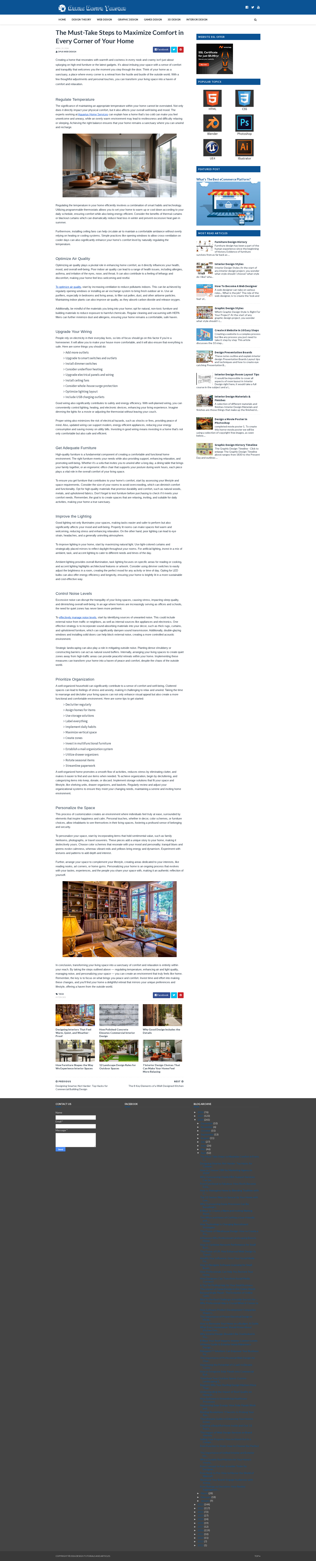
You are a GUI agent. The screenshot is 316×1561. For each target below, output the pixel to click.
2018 (201, 1522)
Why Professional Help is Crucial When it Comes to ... (229, 1304)
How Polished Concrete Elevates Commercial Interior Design (117, 1033)
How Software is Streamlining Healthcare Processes (223, 1400)
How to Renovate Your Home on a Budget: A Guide (229, 1323)
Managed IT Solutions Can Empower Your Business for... (229, 1352)
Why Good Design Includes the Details (161, 1031)
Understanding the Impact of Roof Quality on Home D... (226, 1393)
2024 (201, 1119)
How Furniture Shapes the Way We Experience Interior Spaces (74, 1066)
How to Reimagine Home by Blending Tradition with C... (229, 1192)
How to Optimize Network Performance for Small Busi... (228, 1246)
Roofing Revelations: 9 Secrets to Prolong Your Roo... (227, 1413)
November (207, 1126)
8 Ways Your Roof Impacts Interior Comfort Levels (228, 1340)
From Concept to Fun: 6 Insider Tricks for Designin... (223, 1468)
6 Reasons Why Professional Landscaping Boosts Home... (228, 1239)
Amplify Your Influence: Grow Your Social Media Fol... (227, 1260)
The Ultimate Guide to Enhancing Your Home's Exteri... (226, 1420)
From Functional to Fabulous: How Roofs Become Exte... (228, 1185)
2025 (201, 1115)
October (206, 1130)
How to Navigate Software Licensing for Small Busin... (226, 1266)
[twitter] (253, 7)
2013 (201, 1541)
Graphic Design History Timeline (236, 445)
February (206, 1497)
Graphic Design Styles (229, 308)
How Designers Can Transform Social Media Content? (225, 1280)
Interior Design (196, 19)
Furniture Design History (231, 242)
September (207, 1134)
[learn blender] (212, 134)
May (203, 1149)
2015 (201, 1534)
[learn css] (244, 110)
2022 (201, 1508)
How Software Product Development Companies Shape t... (228, 1311)
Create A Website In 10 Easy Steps (237, 330)
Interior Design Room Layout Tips (237, 374)
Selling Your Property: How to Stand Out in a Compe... (225, 1441)
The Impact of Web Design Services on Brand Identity (226, 1434)
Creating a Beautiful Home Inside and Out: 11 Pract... (226, 1427)
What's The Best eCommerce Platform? (223, 179)
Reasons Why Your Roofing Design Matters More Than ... (228, 1386)
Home (62, 19)
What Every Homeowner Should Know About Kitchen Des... (226, 1329)
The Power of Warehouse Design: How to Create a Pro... (229, 1233)
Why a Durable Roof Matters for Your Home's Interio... (225, 1461)
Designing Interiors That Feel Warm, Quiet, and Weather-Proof (73, 1033)
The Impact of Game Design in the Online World (227, 1289)
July (203, 1141)
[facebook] (247, 7)
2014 (201, 1537)
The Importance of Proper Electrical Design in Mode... (226, 1318)
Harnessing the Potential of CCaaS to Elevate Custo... (226, 1366)
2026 (201, 1112)
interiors (61, 997)
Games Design (153, 19)
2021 (201, 1511)
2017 (201, 1526)
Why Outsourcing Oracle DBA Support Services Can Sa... (227, 1178)
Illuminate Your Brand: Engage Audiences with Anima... (226, 1481)
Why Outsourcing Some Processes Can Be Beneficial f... (224, 1205)
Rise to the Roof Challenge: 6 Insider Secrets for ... (229, 1299)
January (205, 1500)
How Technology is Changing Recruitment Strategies (224, 1226)
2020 (201, 1515)
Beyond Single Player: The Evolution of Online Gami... (226, 1294)
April (204, 1152)
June (204, 1145)
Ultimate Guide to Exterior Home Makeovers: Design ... (225, 1346)
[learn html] (212, 110)
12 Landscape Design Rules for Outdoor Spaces (117, 1066)
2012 (201, 1545)
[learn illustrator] (244, 159)
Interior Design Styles (229, 264)
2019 (201, 1519)
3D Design (174, 19)
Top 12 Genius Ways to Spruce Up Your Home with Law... (229, 1199)
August (205, 1138)
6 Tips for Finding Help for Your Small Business (226, 1285)
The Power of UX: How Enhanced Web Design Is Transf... (228, 1253)
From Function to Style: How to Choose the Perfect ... (229, 1447)
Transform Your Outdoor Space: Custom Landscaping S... (223, 1380)
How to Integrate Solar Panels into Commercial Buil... (227, 1373)
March (204, 1493)
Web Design (104, 19)
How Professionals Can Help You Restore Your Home (226, 1273)
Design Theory (81, 19)
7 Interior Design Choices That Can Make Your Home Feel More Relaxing (161, 1068)
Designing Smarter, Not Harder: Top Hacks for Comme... (226, 1165)
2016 (201, 1530)
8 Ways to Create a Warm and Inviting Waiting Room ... (226, 1212)
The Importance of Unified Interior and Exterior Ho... (227, 1454)
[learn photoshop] (244, 134)
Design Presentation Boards (233, 352)
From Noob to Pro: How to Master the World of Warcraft (227, 1474)
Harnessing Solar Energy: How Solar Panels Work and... (228, 1407)
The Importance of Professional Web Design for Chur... (227, 1359)
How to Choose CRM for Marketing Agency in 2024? (226, 1172)
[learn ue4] (212, 159)
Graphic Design (128, 19)
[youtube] (258, 7)
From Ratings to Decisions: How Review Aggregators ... (222, 1488)
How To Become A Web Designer (236, 286)
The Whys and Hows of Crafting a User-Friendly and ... (227, 1219)
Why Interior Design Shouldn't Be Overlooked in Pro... (227, 1335)
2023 (201, 1504)
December (207, 1123)
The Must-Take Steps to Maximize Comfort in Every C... (229, 1158)
